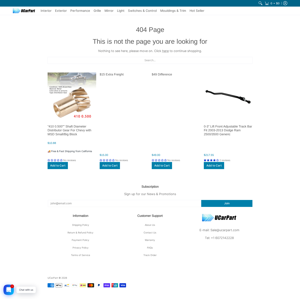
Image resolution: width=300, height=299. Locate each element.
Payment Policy (80, 240)
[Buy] (72, 96)
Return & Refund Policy (80, 232)
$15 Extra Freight (112, 74)
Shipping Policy (80, 225)
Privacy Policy (81, 247)
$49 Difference (162, 74)
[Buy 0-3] (228, 96)
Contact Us (150, 232)
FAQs (150, 247)
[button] (272, 3)
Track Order (150, 255)
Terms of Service (80, 255)
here (165, 51)
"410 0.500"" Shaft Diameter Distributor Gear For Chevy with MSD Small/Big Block (69, 130)
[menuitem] (260, 3)
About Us (150, 225)
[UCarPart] (24, 11)
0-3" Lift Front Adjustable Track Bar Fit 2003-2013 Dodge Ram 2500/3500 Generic (228, 130)
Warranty (150, 240)
